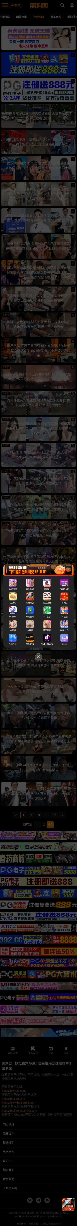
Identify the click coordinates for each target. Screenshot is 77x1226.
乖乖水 (47, 589)
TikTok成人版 (47, 644)
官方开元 (47, 603)
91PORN (30, 644)
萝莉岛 (64, 644)
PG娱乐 (12, 616)
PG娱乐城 (64, 589)
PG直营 (47, 616)
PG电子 (64, 603)
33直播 (13, 630)
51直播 (30, 630)
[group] (68, 1204)
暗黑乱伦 (47, 630)
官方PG (12, 603)
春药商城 (30, 589)
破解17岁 (64, 630)
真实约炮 (13, 589)
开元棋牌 (30, 603)
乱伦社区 (13, 644)
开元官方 (30, 616)
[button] (65, 1209)
